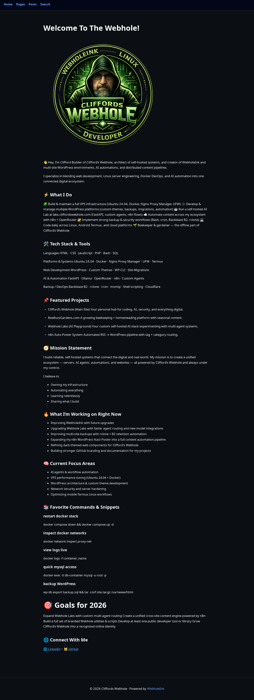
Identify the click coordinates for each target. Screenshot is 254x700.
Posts (33, 4)
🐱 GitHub (71, 649)
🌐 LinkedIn (51, 649)
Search (45, 4)
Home (8, 4)
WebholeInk (155, 688)
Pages (20, 4)
